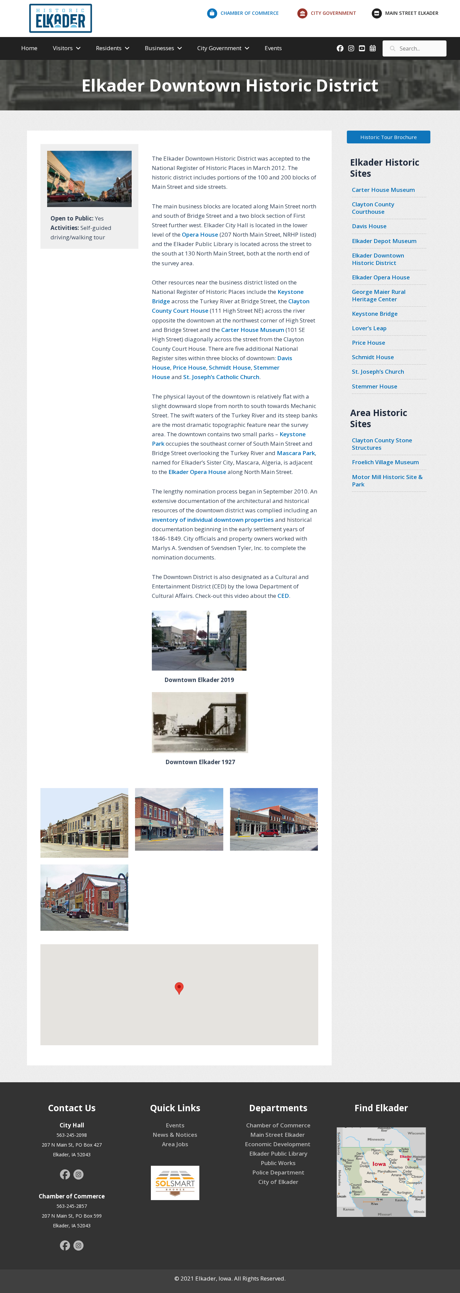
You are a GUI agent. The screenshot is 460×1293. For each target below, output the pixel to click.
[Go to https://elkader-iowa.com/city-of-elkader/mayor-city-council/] (334, 14)
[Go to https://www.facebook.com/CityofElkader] (65, 1175)
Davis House (369, 226)
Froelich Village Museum (385, 462)
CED (283, 596)
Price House (189, 367)
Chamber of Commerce (278, 1125)
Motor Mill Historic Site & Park (387, 480)
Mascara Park (296, 453)
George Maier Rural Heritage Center (378, 295)
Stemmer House (374, 386)
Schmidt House (230, 367)
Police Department (278, 1172)
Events (175, 1125)
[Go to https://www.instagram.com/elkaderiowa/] (78, 1175)
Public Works (278, 1163)
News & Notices (175, 1134)
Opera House (200, 234)
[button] (388, 137)
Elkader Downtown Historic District (378, 259)
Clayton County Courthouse (373, 207)
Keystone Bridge (375, 313)
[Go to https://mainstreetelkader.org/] (412, 14)
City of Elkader (278, 1182)
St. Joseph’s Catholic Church (221, 377)
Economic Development (278, 1144)
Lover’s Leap (369, 328)
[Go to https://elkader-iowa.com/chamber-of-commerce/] (252, 14)
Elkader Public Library (278, 1153)
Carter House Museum (252, 330)
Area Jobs (175, 1144)
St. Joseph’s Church (378, 371)
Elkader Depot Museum (384, 241)
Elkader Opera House (197, 472)
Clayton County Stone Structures (382, 443)
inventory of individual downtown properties (213, 519)
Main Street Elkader (278, 1134)
